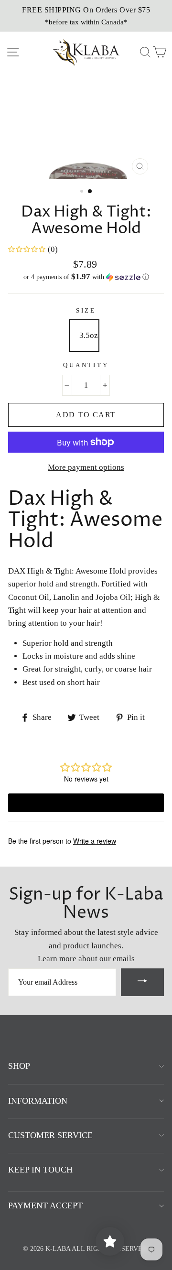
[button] (86, 277)
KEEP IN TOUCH (40, 1169)
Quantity (86, 365)
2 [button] (90, 191)
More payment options (86, 467)
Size (86, 310)
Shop (19, 1066)
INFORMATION (37, 1101)
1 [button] (82, 192)
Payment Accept (45, 1205)
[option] (86, 16)
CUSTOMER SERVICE (50, 1135)
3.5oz (88, 335)
